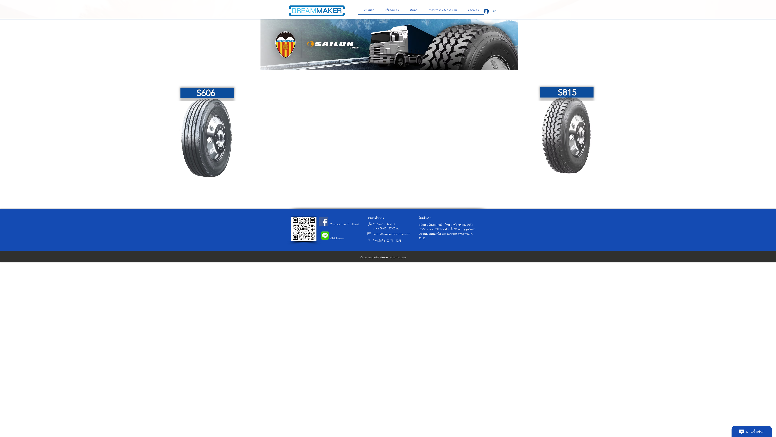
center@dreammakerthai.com (391, 234)
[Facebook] (323, 221)
